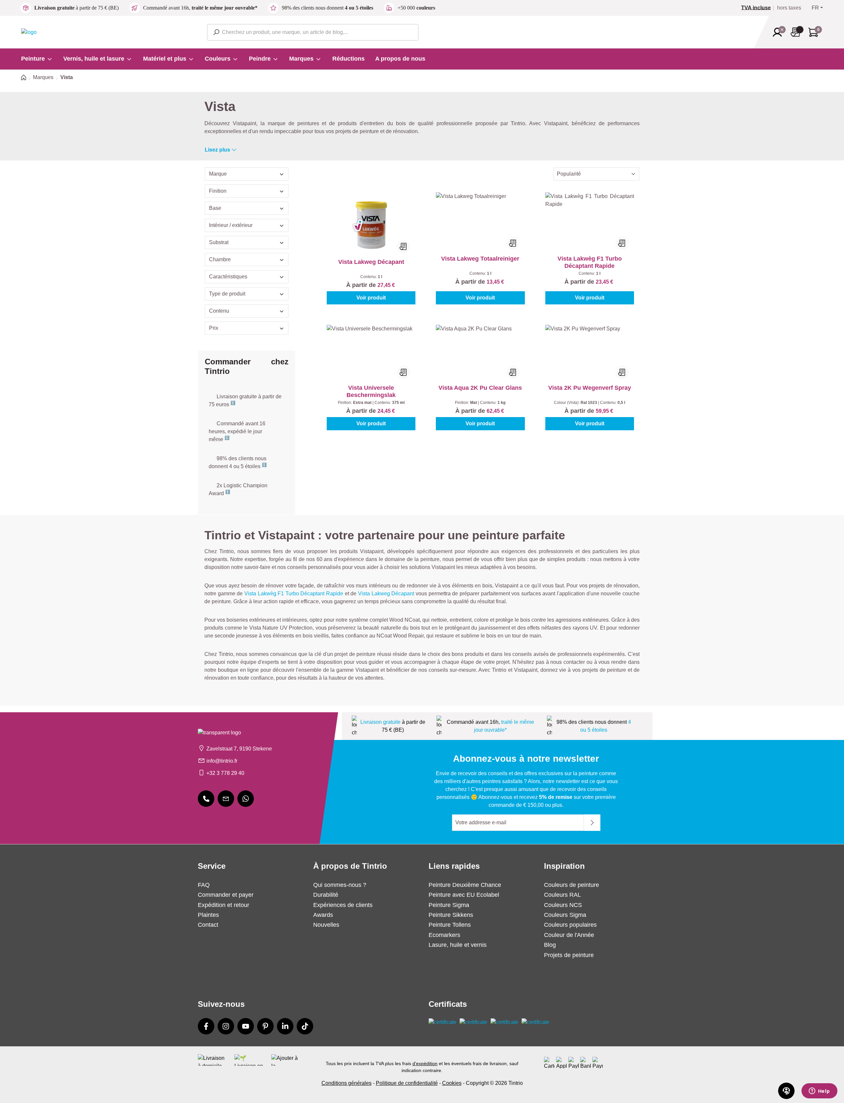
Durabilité (325, 894)
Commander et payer (226, 894)
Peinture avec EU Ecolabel (464, 894)
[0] (758, 8)
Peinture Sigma (449, 905)
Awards (323, 915)
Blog (550, 945)
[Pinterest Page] (265, 1026)
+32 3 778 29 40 (225, 773)
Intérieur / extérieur (231, 225)
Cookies (452, 1083)
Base (215, 208)
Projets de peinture (569, 955)
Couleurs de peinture (571, 885)
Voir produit (371, 297)
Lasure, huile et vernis (458, 945)
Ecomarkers (444, 935)
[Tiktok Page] (305, 1026)
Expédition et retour (223, 905)
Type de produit (227, 294)
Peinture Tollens (450, 924)
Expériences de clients (343, 905)
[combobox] (312, 32)
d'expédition (424, 1063)
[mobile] (206, 798)
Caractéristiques (228, 276)
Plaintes (208, 915)
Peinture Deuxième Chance (465, 885)
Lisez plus (217, 150)
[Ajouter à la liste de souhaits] (403, 246)
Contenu (219, 311)
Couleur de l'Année (569, 935)
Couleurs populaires (570, 924)
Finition (217, 191)
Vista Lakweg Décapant (371, 262)
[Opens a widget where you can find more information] (819, 1091)
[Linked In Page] (285, 1026)
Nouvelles (326, 924)
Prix (213, 328)
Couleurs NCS (563, 905)
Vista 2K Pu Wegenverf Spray (589, 387)
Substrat (218, 242)
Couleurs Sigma (565, 915)
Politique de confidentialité (407, 1083)
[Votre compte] (779, 32)
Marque (218, 174)
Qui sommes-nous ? (339, 885)
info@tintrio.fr (221, 761)
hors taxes (789, 8)
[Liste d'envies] (797, 32)
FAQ (204, 885)
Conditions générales (346, 1083)
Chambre (220, 259)
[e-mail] (226, 798)
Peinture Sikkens (451, 915)
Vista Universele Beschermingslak (371, 391)
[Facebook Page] (206, 1026)
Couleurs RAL (562, 894)
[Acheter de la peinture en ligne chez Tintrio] (29, 32)
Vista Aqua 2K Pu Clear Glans (480, 387)
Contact (208, 924)
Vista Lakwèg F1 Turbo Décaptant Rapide (590, 262)
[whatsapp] (245, 798)
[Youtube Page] (245, 1026)
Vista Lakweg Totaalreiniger (480, 258)
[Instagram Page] (226, 1026)
